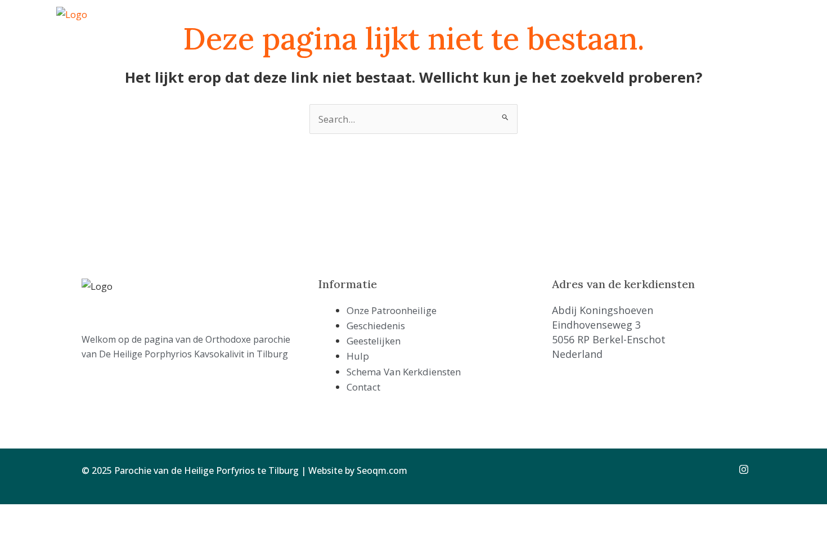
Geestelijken (419, 22)
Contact (610, 22)
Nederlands (732, 22)
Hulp (462, 22)
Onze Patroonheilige (281, 22)
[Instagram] (739, 468)
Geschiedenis (358, 22)
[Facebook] (715, 468)
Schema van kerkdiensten (533, 22)
